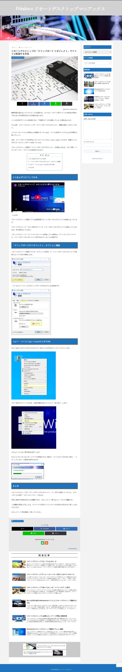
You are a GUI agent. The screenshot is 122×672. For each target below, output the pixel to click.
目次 (42, 155)
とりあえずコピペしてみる (38, 158)
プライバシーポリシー (97, 158)
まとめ (32, 167)
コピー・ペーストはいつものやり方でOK (42, 164)
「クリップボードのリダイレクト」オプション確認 (45, 161)
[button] (67, 104)
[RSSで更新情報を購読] (46, 543)
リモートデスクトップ (18, 521)
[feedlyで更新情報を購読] (42, 543)
